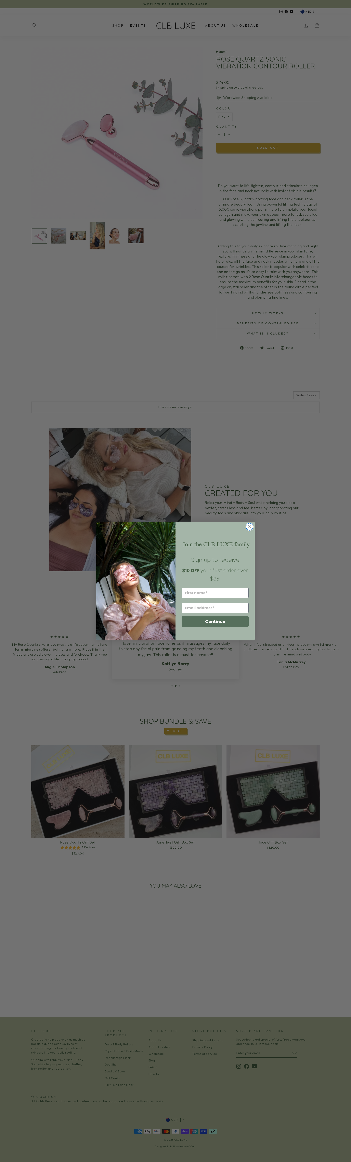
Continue (215, 621)
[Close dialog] (249, 526)
